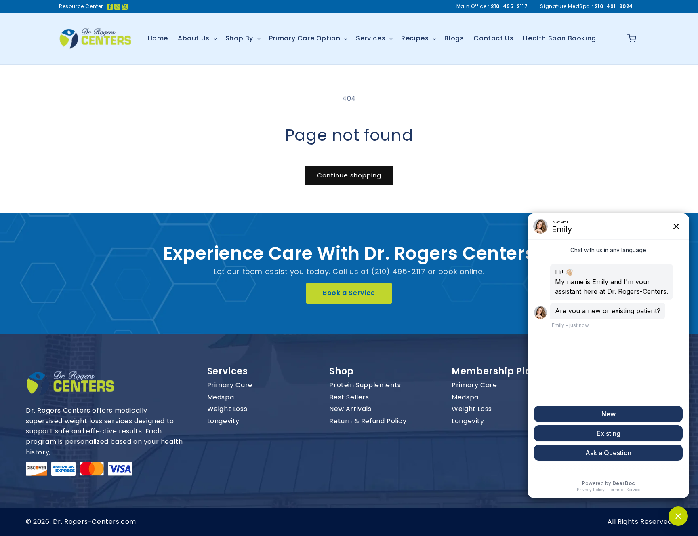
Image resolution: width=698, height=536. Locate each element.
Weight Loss (227, 409)
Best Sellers (349, 397)
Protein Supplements (365, 385)
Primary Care (229, 385)
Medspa (220, 397)
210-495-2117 (509, 6)
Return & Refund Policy (367, 421)
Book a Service (349, 293)
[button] (197, 39)
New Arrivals (350, 409)
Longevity (223, 421)
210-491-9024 (614, 6)
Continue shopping (349, 175)
